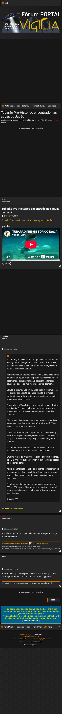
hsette (3, 123)
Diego (4, 556)
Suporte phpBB (36, 642)
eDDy (42, 120)
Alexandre (49, 120)
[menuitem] (5, 3)
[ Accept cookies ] (31, 621)
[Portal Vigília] (31, 22)
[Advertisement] (31, 69)
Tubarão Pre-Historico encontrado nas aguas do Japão (29, 115)
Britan (56, 120)
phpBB (22, 639)
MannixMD (38, 635)
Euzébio (27, 120)
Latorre (4, 516)
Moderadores (18, 120)
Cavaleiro (35, 120)
